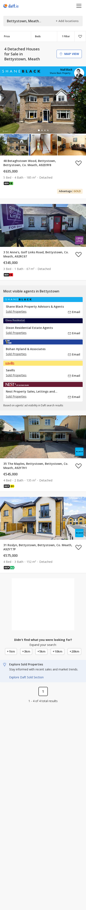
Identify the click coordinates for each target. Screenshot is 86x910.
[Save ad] (78, 163)
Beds (38, 36)
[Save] (80, 36)
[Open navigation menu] (79, 5)
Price (7, 36)
